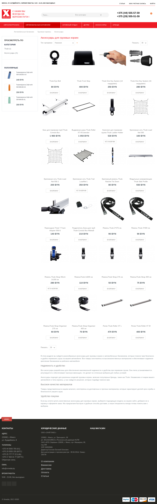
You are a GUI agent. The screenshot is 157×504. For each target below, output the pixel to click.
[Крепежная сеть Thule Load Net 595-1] (55, 160)
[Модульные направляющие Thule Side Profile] (141, 160)
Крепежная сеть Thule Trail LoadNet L (83, 180)
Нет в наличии (110, 141)
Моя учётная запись (137, 3)
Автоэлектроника (11, 25)
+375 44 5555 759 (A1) (11, 449)
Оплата (45, 472)
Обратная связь (8, 460)
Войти (152, 3)
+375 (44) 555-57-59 (128, 13)
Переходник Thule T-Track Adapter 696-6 (55, 229)
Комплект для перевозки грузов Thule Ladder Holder (112, 131)
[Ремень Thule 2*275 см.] (112, 209)
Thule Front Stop (83, 81)
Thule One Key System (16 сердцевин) (140, 82)
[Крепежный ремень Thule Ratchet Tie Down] (112, 160)
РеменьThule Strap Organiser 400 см (83, 327)
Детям (86, 25)
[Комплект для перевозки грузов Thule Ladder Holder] (112, 111)
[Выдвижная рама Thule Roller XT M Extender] (83, 111)
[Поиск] (106, 15)
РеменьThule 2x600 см (83, 277)
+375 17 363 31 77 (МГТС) (12, 457)
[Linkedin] (14, 483)
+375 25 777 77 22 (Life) (11, 454)
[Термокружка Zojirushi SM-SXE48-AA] (9, 75)
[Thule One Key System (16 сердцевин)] (141, 62)
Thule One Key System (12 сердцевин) (112, 82)
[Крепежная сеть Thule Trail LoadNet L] (83, 160)
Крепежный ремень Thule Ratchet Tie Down (112, 180)
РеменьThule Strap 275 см (112, 277)
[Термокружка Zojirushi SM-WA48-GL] (9, 100)
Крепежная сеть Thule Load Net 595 (141, 131)
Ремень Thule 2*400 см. (140, 228)
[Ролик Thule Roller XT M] (141, 307)
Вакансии (46, 465)
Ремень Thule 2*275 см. (112, 228)
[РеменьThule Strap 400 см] (141, 258)
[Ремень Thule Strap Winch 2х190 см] (55, 258)
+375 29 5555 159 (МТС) (12, 451)
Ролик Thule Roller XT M (140, 326)
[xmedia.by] (17, 13)
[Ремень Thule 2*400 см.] (141, 209)
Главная (9, 32)
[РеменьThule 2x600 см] (83, 258)
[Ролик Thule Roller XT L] (112, 307)
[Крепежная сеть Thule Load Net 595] (141, 111)
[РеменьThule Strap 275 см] (112, 258)
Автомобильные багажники (38, 25)
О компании (47, 461)
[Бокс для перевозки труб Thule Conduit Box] (55, 111)
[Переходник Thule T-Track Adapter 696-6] (55, 209)
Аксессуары (100, 25)
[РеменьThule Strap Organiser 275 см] (55, 307)
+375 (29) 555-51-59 (128, 16)
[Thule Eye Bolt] (55, 62)
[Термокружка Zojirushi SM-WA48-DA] (9, 87)
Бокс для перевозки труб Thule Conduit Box (55, 131)
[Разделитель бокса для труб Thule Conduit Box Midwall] (83, 209)
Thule (6, 49)
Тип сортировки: (47, 43)
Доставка (46, 469)
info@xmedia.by (8, 468)
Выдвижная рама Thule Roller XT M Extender (84, 131)
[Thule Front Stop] (83, 62)
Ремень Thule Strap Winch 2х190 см (55, 278)
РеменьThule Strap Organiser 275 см (55, 327)
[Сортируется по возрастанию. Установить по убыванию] (77, 43)
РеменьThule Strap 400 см (140, 277)
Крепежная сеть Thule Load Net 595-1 (55, 180)
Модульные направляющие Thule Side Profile (141, 180)
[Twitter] (9, 483)
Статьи (122, 3)
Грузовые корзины (44, 32)
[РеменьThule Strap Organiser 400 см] (83, 307)
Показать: (135, 43)
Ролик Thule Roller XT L (112, 326)
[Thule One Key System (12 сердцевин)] (112, 62)
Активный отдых (69, 25)
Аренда (116, 25)
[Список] (154, 43)
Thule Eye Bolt (55, 81)
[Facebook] (4, 483)
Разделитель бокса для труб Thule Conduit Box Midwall (83, 229)
